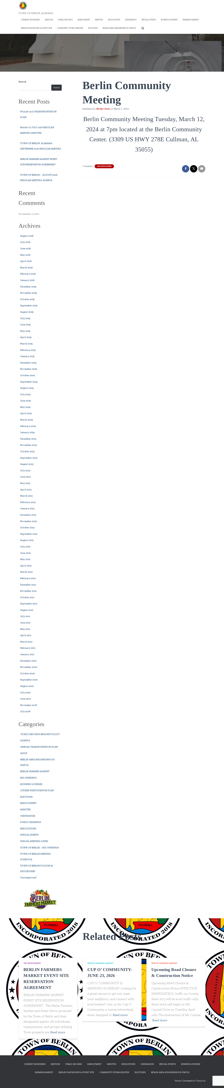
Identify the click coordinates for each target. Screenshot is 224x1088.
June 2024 (25, 400)
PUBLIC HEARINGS (30, 822)
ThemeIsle (200, 1080)
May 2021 (25, 629)
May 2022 (25, 559)
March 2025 (26, 343)
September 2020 (29, 679)
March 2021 (26, 641)
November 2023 (28, 445)
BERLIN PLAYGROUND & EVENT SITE (36, 28)
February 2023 (28, 502)
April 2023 (25, 489)
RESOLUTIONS (114, 20)
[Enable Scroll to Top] (217, 1081)
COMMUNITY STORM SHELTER (70, 28)
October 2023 (27, 451)
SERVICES (49, 20)
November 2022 (28, 521)
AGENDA (25, 740)
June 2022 (25, 553)
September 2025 (28, 305)
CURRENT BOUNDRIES (30, 20)
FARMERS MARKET (191, 20)
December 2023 (28, 438)
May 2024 (25, 407)
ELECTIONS (93, 28)
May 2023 (25, 483)
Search (22, 81)
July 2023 (25, 470)
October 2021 (27, 597)
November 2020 (28, 667)
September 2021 (28, 603)
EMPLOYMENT (84, 20)
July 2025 (25, 318)
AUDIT (23, 753)
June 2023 (25, 476)
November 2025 (28, 293)
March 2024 (26, 419)
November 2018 (28, 705)
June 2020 (25, 698)
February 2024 (28, 426)
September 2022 (28, 534)
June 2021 (25, 622)
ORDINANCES (130, 20)
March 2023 (26, 495)
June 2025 (25, 324)
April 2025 (25, 337)
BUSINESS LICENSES (169, 20)
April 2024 (26, 413)
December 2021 (28, 584)
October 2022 (27, 527)
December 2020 (28, 660)
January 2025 (27, 356)
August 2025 (26, 312)
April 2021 (25, 635)
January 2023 (27, 508)
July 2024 (25, 394)
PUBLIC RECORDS (65, 20)
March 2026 (26, 267)
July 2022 (25, 546)
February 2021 (27, 648)
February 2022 (28, 578)
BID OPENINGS (28, 777)
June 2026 (25, 248)
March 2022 (26, 572)
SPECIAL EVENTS (148, 20)
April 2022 (25, 565)
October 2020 (27, 673)
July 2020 (25, 692)
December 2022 (28, 515)
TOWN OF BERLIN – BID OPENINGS (39, 847)
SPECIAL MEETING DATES (34, 841)
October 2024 (27, 375)
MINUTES (99, 20)
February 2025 (28, 350)
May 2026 (25, 255)
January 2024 (27, 432)
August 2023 (26, 464)
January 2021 (27, 654)
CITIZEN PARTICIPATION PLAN (37, 790)
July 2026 (25, 242)
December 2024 (28, 362)
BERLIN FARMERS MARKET (34, 771)
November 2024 (28, 369)
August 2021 (26, 610)
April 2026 (26, 261)
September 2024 (29, 381)
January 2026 (27, 280)
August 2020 (27, 686)
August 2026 (27, 235)
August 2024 (27, 388)
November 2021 (28, 591)
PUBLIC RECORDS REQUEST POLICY (40, 734)
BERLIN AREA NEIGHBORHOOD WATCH (119, 28)
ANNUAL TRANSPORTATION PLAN (39, 747)
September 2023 (28, 457)
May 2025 (25, 331)
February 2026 (28, 273)
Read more (57, 1032)
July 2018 (25, 711)
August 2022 (26, 540)
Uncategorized (28, 877)
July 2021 (25, 616)
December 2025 (28, 286)
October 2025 (27, 299)
